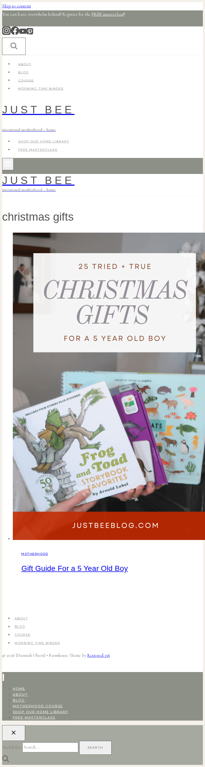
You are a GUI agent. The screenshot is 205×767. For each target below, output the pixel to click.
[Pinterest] (30, 33)
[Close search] (13, 733)
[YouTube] (23, 33)
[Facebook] (15, 33)
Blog (23, 72)
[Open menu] (8, 164)
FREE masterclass (107, 14)
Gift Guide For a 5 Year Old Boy (74, 568)
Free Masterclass (37, 150)
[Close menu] (3, 677)
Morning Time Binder (41, 88)
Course (26, 80)
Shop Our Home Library (43, 141)
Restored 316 (98, 655)
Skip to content (16, 6)
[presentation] (108, 388)
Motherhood (34, 554)
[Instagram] (6, 33)
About (24, 64)
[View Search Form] (14, 46)
